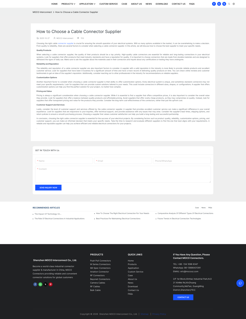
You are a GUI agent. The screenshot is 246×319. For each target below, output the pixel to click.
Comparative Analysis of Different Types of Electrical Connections (185, 213)
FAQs (210, 208)
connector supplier (66, 43)
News (204, 208)
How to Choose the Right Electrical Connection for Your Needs (122, 213)
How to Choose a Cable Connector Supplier (76, 12)
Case (197, 208)
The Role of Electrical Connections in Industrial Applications (59, 218)
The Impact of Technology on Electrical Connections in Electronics (48, 214)
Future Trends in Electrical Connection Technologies (179, 218)
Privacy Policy (159, 314)
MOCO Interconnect (42, 12)
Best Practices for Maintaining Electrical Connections (118, 218)
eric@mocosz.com (189, 271)
